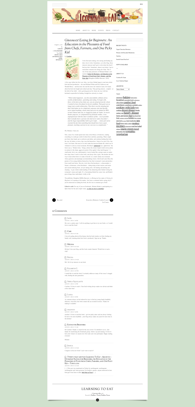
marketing (133, 121)
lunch (128, 121)
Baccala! (58, 200)
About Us (86, 30)
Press (108, 30)
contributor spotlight (131, 105)
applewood (97, 146)
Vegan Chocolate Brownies (123, 49)
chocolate (119, 102)
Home (78, 30)
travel (136, 128)
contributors (120, 105)
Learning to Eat (97, 393)
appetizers (119, 97)
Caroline (69, 56)
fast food (135, 116)
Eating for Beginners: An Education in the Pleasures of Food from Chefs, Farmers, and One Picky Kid (97, 76)
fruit (117, 118)
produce (135, 123)
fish (139, 116)
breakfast (120, 99)
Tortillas (118, 56)
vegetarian (122, 134)
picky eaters (60, 57)
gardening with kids (124, 118)
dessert (125, 110)
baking (126, 97)
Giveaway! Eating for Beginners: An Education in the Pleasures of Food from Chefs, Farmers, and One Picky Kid (88, 46)
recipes (120, 126)
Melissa (70, 244)
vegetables (130, 131)
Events (101, 30)
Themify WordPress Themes (103, 395)
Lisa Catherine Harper (122, 81)
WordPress (93, 395)
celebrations (137, 100)
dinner (132, 110)
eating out (120, 113)
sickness (118, 129)
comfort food (130, 102)
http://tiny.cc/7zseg (87, 372)
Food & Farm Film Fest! (122, 59)
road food (134, 126)
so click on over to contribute (95, 189)
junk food (119, 121)
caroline (60, 49)
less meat (124, 121)
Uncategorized (58, 51)
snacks (124, 128)
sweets (130, 128)
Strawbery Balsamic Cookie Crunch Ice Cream (99, 201)
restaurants (59, 60)
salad (140, 126)
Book (94, 30)
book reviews (58, 54)
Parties (122, 123)
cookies (140, 105)
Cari (69, 231)
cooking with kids (125, 107)
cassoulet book (129, 100)
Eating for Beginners (76, 324)
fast (130, 115)
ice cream (138, 118)
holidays (131, 118)
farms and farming (57, 55)
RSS (141, 4)
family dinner (131, 112)
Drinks (137, 110)
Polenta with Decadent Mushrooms (125, 53)
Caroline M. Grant (121, 77)
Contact (116, 30)
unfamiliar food (121, 132)
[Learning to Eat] (97, 23)
